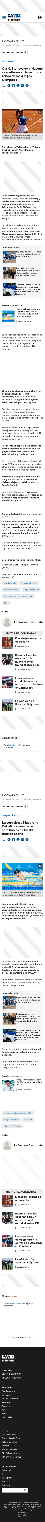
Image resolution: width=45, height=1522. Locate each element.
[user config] (40, 17)
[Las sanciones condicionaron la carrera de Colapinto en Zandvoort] (7, 682)
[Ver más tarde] (4, 86)
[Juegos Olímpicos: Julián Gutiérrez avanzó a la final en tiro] (8, 1085)
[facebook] (13, 85)
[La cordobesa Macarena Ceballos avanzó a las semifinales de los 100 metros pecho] (8, 316)
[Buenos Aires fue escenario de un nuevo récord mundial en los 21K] (7, 659)
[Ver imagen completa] (40, 112)
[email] (22, 85)
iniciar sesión (16, 745)
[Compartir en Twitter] (18, 85)
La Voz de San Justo (28, 622)
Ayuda (32, 1510)
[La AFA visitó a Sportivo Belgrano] (7, 705)
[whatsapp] (9, 85)
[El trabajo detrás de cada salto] (7, 643)
